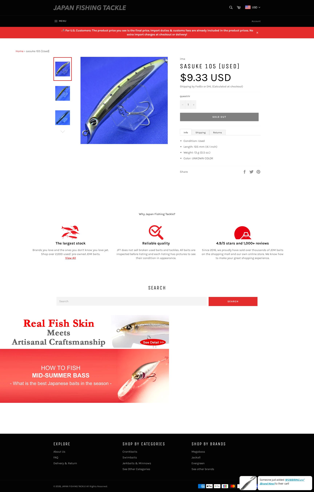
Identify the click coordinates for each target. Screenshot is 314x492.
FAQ (55, 457)
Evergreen (198, 463)
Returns (217, 132)
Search (233, 301)
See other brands (203, 469)
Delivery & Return (65, 463)
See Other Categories (136, 469)
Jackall (196, 457)
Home (19, 51)
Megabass (198, 451)
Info (186, 132)
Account (256, 21)
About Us (59, 451)
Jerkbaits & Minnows (136, 463)
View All (70, 258)
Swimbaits (129, 457)
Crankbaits (129, 451)
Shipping (201, 132)
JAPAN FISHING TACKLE (74, 486)
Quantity (185, 96)
